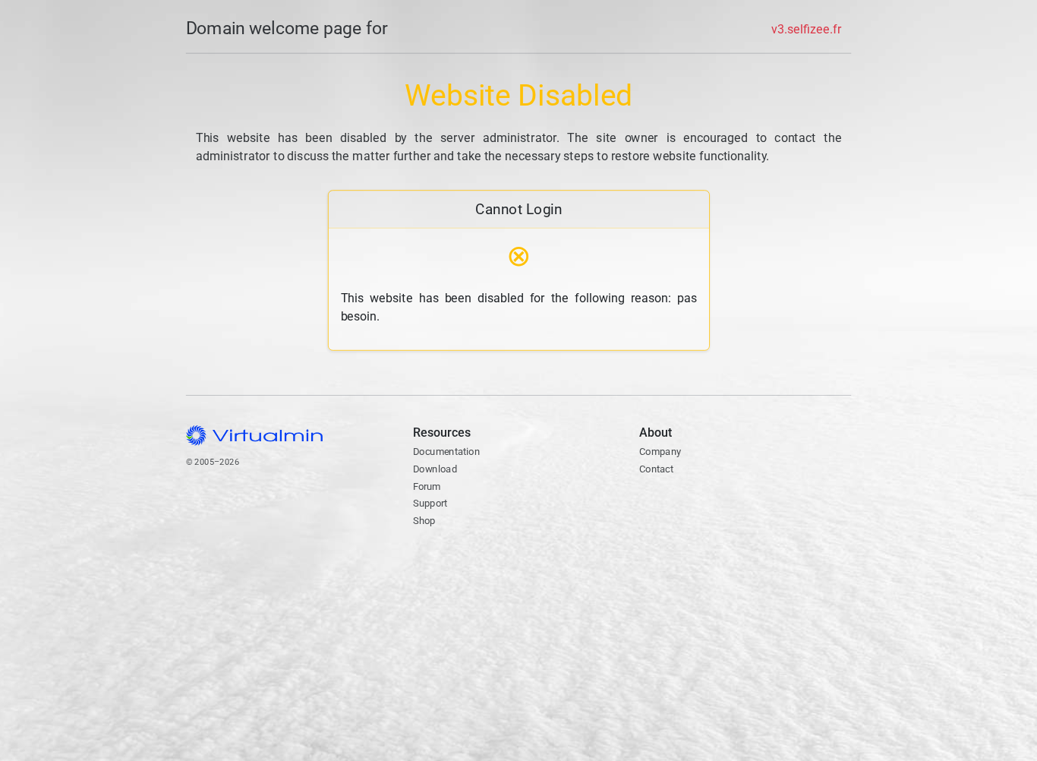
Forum (426, 486)
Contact (698, 504)
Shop (423, 520)
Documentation (445, 451)
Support (429, 503)
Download (434, 469)
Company (660, 451)
